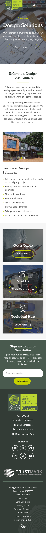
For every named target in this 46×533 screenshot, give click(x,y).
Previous (6, 147)
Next (39, 147)
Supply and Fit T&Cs (23, 520)
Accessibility (23, 512)
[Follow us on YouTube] (31, 456)
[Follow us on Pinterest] (23, 456)
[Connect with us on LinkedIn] (15, 448)
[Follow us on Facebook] (31, 448)
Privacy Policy (23, 505)
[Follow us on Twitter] (23, 448)
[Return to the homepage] (14, 5)
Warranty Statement (23, 509)
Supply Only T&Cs (23, 516)
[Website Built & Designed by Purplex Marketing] (23, 526)
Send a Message (25, 424)
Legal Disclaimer (23, 502)
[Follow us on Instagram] (15, 456)
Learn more (21, 47)
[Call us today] (34, 5)
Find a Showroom (24, 429)
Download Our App (24, 434)
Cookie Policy (23, 498)
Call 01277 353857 (24, 420)
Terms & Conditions (23, 495)
